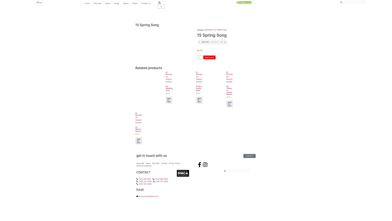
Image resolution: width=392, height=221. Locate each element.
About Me (97, 3)
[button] (159, 2)
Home (87, 3)
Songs (116, 3)
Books (135, 3)
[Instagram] (205, 164)
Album (107, 3)
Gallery (126, 3)
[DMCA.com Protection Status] (243, 3)
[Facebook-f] (199, 164)
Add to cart (209, 57)
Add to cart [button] (169, 100)
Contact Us (145, 3)
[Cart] (161, 6)
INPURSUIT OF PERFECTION (216, 30)
